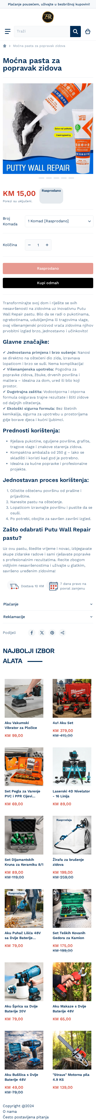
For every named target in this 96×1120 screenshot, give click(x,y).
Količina (10, 245)
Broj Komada (10, 221)
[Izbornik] (8, 31)
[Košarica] (88, 31)
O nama (10, 1111)
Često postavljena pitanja (26, 1117)
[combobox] (42, 31)
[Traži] (75, 31)
